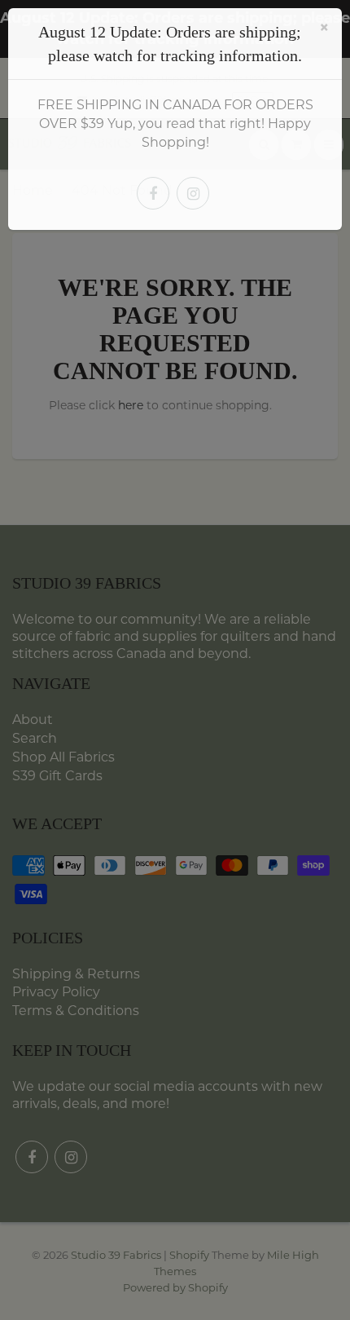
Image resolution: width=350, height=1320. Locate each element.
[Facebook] (153, 193)
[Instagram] (193, 193)
